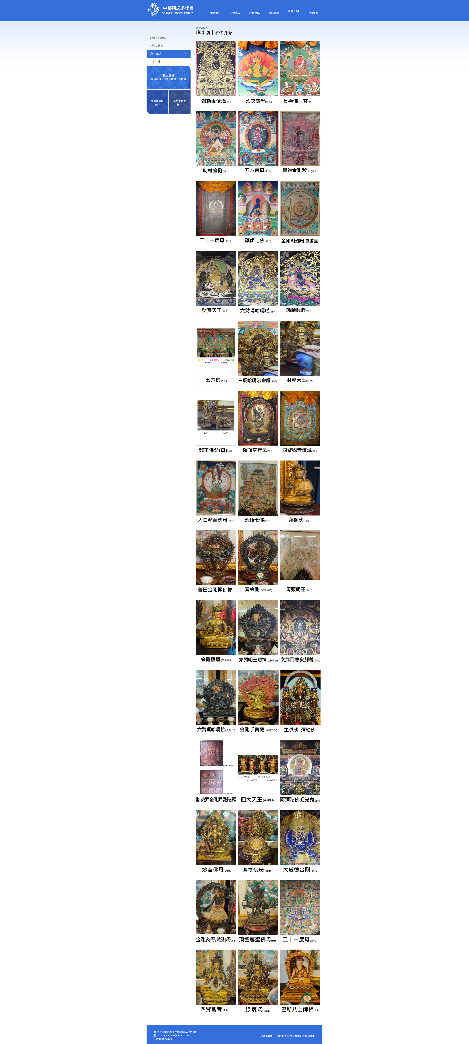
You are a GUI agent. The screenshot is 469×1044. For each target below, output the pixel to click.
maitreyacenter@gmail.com (173, 1035)
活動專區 (254, 12)
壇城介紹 (293, 11)
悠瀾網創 (310, 1035)
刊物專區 (312, 12)
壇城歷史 (157, 45)
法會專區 (235, 12)
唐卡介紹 (155, 53)
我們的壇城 (159, 37)
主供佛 (156, 61)
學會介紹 (215, 12)
